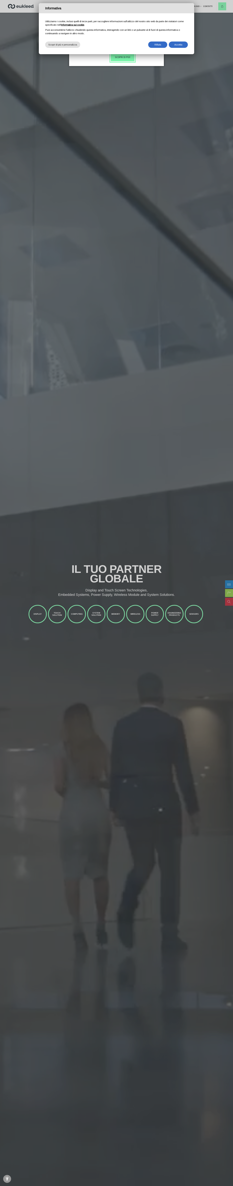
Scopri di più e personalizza (62, 44)
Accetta (178, 44)
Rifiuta (157, 44)
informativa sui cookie (72, 24)
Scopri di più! (122, 57)
